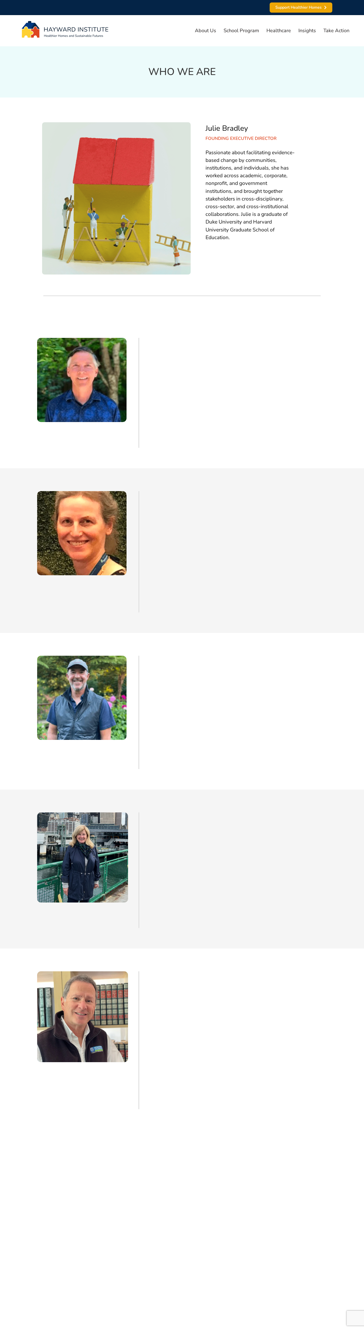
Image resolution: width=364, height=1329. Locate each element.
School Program (241, 30)
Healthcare (278, 30)
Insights (307, 30)
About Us (205, 30)
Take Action (336, 30)
